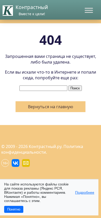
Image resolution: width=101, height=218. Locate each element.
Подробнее (84, 192)
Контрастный (32, 7)
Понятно (13, 209)
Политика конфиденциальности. (42, 149)
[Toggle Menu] (89, 10)
